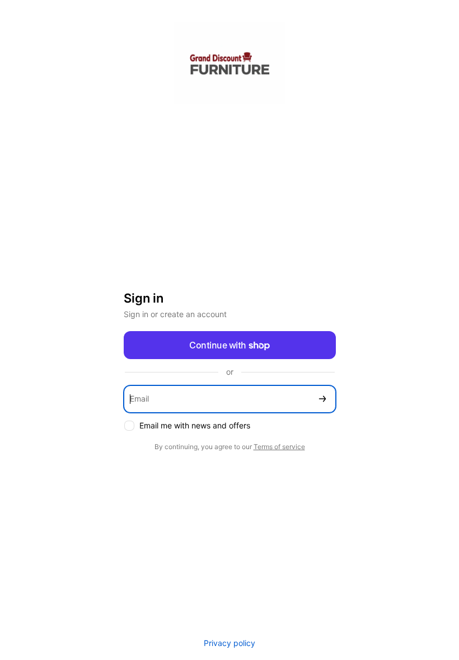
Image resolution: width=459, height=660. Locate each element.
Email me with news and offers (194, 425)
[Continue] (322, 399)
